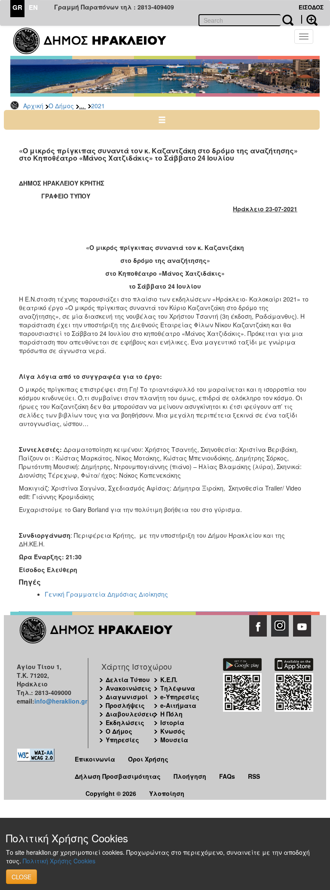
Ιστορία (172, 722)
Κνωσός (172, 731)
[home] (95, 41)
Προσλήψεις (125, 705)
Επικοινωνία (95, 759)
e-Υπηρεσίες (179, 696)
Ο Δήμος (61, 105)
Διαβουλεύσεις (131, 714)
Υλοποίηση (166, 793)
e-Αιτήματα (178, 705)
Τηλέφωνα (177, 688)
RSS (254, 776)
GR (17, 7)
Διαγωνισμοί (127, 696)
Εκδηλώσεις (125, 722)
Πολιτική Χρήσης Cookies (59, 860)
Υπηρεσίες (122, 739)
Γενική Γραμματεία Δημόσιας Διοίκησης (106, 594)
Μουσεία (174, 739)
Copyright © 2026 (111, 793)
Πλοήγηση (190, 776)
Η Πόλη (171, 714)
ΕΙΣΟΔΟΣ (311, 7)
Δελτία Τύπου (128, 679)
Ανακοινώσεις (128, 688)
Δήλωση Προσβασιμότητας (118, 776)
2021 (98, 105)
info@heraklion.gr (60, 701)
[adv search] (309, 19)
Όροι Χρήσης (148, 759)
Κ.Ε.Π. (168, 679)
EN (33, 7)
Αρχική (33, 105)
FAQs (227, 776)
